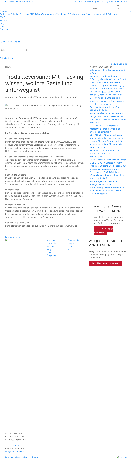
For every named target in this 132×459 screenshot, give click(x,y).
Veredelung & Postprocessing (70, 14)
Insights (71, 243)
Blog (94, 1)
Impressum (10, 457)
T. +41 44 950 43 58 (15, 445)
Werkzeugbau (49, 14)
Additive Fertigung (20, 14)
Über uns (51, 255)
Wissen (88, 1)
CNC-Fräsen (36, 14)
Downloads (73, 240)
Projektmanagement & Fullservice (101, 14)
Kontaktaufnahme (13, 237)
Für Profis (79, 1)
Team (70, 249)
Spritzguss (5, 14)
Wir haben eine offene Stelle (19, 1)
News (100, 1)
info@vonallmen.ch (14, 451)
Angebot (51, 240)
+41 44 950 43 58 (118, 1)
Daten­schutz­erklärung (27, 457)
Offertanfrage (6, 58)
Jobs (70, 246)
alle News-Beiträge (117, 63)
